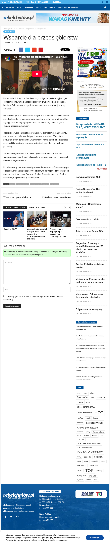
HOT (99, 412)
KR (9, 43)
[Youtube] (107, 2)
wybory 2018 (81, 475)
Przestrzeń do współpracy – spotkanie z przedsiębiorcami (58, 233)
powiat (79, 461)
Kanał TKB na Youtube (68, 7)
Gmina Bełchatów (84, 413)
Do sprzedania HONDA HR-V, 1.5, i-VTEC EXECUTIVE (90, 126)
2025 (79, 393)
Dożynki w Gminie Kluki (88, 177)
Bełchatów (82, 397)
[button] (105, 7)
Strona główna (8, 29)
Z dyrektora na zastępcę (89, 309)
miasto (86, 436)
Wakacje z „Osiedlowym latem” (88, 205)
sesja (103, 461)
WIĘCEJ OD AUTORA (37, 207)
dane (80, 402)
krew (88, 432)
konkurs (80, 423)
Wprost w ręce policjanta (17, 197)
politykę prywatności (52, 537)
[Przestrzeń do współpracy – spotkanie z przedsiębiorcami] (60, 219)
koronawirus (94, 422)
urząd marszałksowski (39, 184)
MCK (79, 436)
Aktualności (8, 7)
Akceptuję (94, 537)
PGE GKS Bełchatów (84, 447)
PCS (102, 436)
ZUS (96, 480)
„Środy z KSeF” (10, 229)
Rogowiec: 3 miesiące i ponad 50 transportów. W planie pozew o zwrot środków (89, 247)
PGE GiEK (80, 440)
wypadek (93, 476)
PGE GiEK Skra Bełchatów (89, 444)
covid (12, 184)
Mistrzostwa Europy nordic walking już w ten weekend (90, 280)
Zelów (88, 480)
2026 (85, 393)
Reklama (29, 7)
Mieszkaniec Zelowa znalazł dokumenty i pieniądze (90, 296)
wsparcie (54, 184)
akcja (92, 393)
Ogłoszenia (56, 2)
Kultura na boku (98, 432)
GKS (88, 402)
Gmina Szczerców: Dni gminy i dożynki (88, 190)
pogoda (87, 457)
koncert (96, 418)
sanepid (94, 461)
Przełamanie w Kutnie (87, 219)
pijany (79, 457)
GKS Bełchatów (86, 407)
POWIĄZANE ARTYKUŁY (15, 207)
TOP (89, 470)
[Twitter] (102, 2)
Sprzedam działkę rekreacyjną (86, 156)
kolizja (88, 418)
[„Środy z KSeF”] (13, 219)
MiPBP (94, 436)
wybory (99, 470)
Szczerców (93, 465)
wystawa (80, 480)
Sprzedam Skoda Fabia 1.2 (91, 164)
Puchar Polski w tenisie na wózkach (90, 265)
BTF (92, 397)
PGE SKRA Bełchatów (90, 451)
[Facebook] (98, 2)
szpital (79, 470)
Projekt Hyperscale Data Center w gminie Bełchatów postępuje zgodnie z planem (90, 348)
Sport (19, 7)
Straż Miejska (81, 465)
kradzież (80, 432)
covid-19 (101, 397)
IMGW (80, 418)
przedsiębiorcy (22, 184)
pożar (86, 461)
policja (98, 456)
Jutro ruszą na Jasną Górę (90, 231)
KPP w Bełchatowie (87, 427)
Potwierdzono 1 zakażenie (56, 197)
